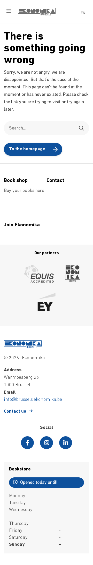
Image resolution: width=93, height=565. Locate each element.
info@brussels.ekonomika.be (33, 399)
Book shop (16, 180)
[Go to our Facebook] (27, 442)
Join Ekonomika (22, 225)
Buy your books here (24, 191)
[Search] (81, 128)
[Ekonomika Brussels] (37, 14)
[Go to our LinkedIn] (65, 442)
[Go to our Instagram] (46, 442)
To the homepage (27, 149)
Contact (55, 180)
